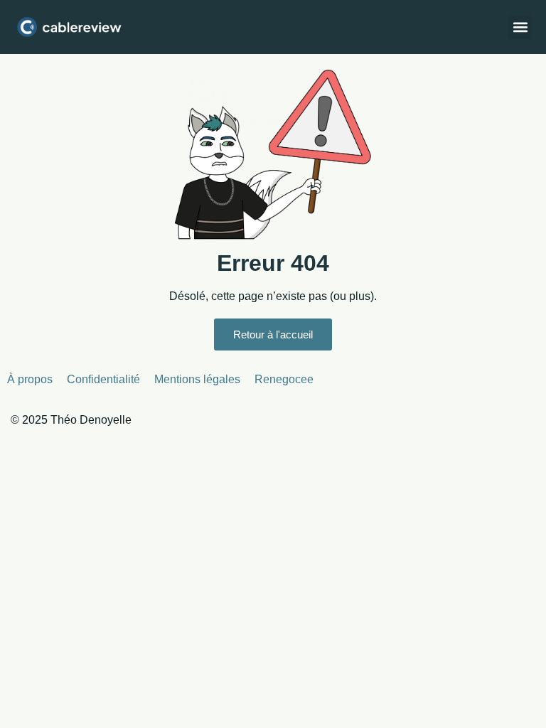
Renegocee (284, 379)
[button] (520, 27)
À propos (30, 379)
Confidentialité (103, 379)
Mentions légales (197, 379)
